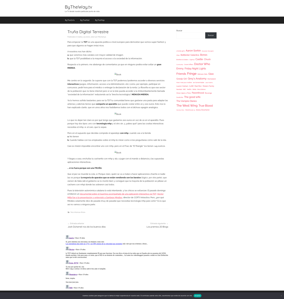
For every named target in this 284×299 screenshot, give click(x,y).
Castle (199, 59)
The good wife (192, 97)
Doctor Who (202, 64)
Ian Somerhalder (198, 82)
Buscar (179, 30)
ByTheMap (100, 20)
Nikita (194, 89)
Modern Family (208, 86)
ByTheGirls (70, 20)
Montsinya (102, 37)
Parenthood (198, 93)
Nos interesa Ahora (78, 212)
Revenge (208, 93)
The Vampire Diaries (186, 101)
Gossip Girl (181, 78)
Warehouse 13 (190, 110)
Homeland (211, 79)
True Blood (206, 105)
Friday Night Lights (195, 68)
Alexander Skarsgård (208, 51)
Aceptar (197, 295)
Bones (203, 54)
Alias (178, 55)
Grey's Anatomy (197, 78)
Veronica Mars (180, 110)
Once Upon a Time (183, 93)
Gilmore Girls (202, 74)
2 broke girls (180, 51)
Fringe (191, 73)
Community (179, 64)
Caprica (191, 59)
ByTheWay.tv (78, 7)
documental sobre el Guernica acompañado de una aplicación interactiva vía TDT (118, 194)
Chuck (207, 59)
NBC (184, 89)
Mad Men (198, 86)
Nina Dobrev (201, 89)
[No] (281, 296)
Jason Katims (209, 82)
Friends (181, 73)
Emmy (180, 68)
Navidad (179, 89)
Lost (191, 86)
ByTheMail (84, 20)
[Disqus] (118, 261)
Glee (211, 73)
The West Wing (187, 105)
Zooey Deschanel (202, 110)
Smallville (179, 97)
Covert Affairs (188, 64)
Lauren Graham (182, 86)
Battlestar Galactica (190, 55)
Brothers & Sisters (182, 59)
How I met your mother (184, 82)
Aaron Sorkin (193, 50)
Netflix (189, 89)
